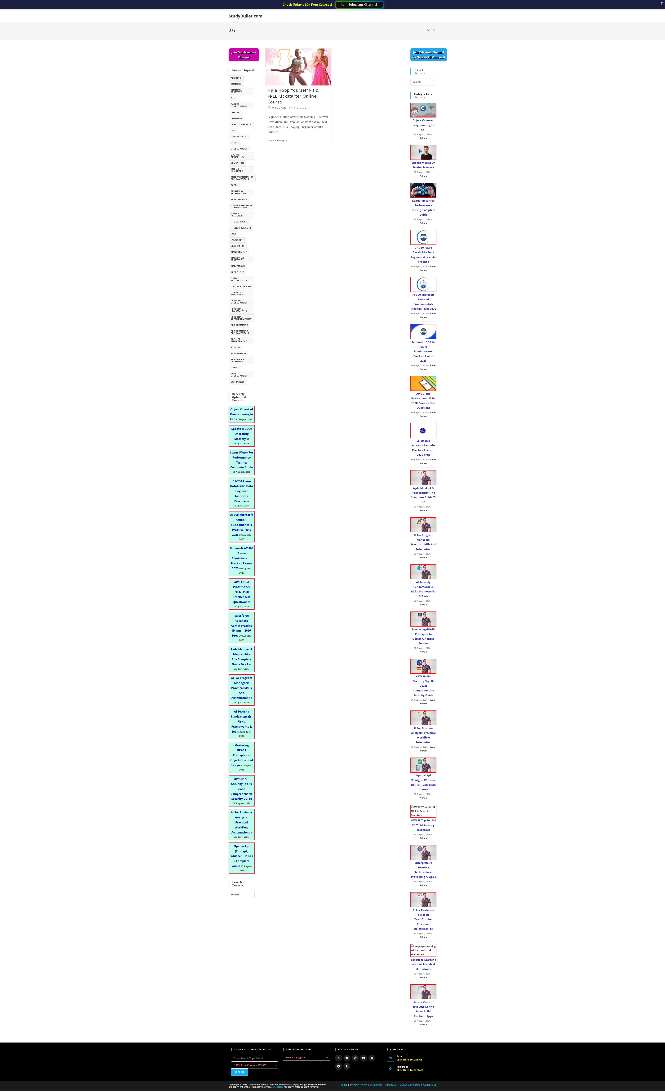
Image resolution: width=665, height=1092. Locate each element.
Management (239, 252)
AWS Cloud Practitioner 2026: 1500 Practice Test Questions (241, 592)
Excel (234, 185)
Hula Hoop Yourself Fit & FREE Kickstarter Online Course (293, 96)
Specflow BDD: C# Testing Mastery (241, 434)
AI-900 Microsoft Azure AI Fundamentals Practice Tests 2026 (241, 525)
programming (239, 325)
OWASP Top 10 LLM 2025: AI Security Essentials (423, 825)
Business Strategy (236, 91)
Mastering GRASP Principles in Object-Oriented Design (241, 755)
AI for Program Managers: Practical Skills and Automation (241, 688)
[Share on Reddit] (338, 1066)
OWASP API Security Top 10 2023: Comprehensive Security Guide (242, 789)
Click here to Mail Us (410, 1059)
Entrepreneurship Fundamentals (242, 178)
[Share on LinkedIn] (363, 1058)
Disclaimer (376, 1084)
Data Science (238, 136)
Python (235, 347)
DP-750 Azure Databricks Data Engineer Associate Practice (241, 491)
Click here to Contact (410, 1070)
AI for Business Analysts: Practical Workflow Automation (241, 822)
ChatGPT (236, 112)
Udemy (235, 367)
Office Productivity (239, 279)
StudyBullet (238, 353)
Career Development (239, 105)
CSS (233, 130)
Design (235, 142)
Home (343, 1084)
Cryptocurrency (241, 124)
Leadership (237, 245)
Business (236, 84)
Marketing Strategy (237, 259)
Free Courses (239, 199)
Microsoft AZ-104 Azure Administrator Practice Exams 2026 (241, 558)
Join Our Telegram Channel (244, 54)
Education (237, 162)
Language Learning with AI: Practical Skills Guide (423, 964)
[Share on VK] (371, 1058)
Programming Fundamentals (240, 332)
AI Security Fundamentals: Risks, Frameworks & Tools (241, 721)
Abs (434, 29)
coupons (236, 118)
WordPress (238, 381)
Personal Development (239, 301)
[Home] (428, 29)
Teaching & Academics (237, 360)
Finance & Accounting (238, 192)
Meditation (238, 266)
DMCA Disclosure (410, 1084)
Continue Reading (277, 140)
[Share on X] (338, 1058)
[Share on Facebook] (346, 1058)
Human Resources (237, 214)
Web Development (239, 374)
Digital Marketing (237, 155)
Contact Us (429, 1084)
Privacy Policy (358, 1084)
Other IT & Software (237, 293)
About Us (391, 1084)
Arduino (236, 77)
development (239, 148)
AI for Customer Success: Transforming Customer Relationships (423, 919)
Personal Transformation (241, 317)
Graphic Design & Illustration (241, 206)
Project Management (239, 340)
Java (233, 233)
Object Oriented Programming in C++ (241, 414)
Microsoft (237, 272)
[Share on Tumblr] (346, 1066)
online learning (241, 286)
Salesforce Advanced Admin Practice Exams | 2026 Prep (241, 625)
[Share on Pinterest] (355, 1058)
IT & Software (239, 221)
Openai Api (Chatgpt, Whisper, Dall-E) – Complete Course (241, 856)
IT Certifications (241, 227)
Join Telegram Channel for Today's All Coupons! (428, 54)
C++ (233, 98)
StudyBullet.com (246, 16)
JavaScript (237, 239)
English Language (237, 170)
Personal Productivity (239, 309)
